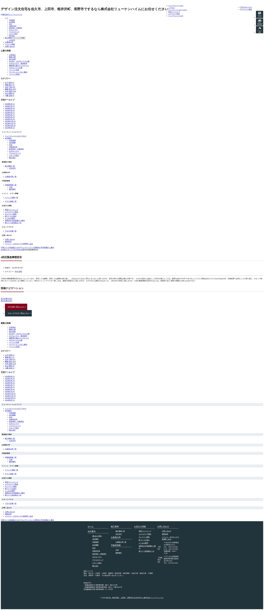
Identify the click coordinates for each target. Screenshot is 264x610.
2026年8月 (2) (10, 104)
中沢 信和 (18, 271)
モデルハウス (13, 30)
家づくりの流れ (144, 540)
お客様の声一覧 (121, 542)
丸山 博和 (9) (9, 93)
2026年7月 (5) (10, 106)
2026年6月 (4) (10, 108)
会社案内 (8, 138)
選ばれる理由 (97, 536)
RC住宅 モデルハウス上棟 (19, 61)
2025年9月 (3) (10, 128)
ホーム (91, 526)
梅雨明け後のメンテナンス (19, 66)
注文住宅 (12, 40)
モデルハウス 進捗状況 (18, 63)
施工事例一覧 (120, 531)
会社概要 (12, 22)
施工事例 (8, 38)
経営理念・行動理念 (15, 28)
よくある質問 (143, 543)
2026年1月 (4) (10, 119)
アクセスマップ (14, 32)
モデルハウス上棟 (15, 68)
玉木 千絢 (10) (10, 87)
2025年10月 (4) (10, 125)
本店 (10, 24)
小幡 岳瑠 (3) (9, 96)
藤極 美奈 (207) (10, 89)
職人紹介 (12, 36)
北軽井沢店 (12, 26)
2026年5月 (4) (10, 110)
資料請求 (165, 534)
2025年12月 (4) (10, 121)
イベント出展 (14, 70)
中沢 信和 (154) (10, 91)
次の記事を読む (6, 299)
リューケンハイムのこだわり (177, 10)
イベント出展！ (15, 74)
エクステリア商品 (174, 14)
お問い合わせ (10, 46)
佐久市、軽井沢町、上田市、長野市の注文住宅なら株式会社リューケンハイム (135, 598)
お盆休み (12, 55)
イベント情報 (10, 44)
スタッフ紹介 (13, 34)
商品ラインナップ (174, 12)
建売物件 (12, 189)
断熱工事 (12, 57)
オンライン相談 (144, 537)
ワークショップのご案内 (18, 72)
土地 (10, 187)
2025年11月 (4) (10, 123)
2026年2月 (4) (10, 117)
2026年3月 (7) (10, 115)
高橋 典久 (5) (9, 85)
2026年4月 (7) (10, 113)
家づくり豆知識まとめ (146, 551)
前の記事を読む (6, 301)
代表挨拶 (12, 20)
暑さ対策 (12, 59)
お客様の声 (9, 42)
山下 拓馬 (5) (9, 83)
